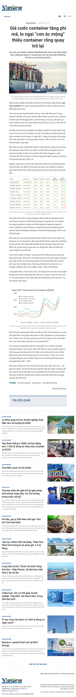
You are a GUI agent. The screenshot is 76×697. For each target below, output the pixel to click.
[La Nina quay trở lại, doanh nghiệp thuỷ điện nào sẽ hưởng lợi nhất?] (60, 425)
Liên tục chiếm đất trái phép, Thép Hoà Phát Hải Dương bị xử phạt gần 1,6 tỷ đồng (22, 545)
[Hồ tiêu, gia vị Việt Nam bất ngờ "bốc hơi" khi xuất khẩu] (60, 524)
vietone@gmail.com (12, 691)
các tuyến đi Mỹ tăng (49, 383)
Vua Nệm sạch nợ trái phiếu (16, 467)
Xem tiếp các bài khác (38, 664)
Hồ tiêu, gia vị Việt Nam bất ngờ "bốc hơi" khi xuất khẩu (21, 521)
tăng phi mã (36, 383)
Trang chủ (7, 16)
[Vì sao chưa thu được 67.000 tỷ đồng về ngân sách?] (60, 624)
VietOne (12, 8)
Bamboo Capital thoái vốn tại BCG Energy (20, 644)
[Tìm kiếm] (65, 16)
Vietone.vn (52, 692)
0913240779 (23, 689)
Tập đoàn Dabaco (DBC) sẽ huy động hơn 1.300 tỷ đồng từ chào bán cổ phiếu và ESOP (23, 446)
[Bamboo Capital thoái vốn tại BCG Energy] (60, 647)
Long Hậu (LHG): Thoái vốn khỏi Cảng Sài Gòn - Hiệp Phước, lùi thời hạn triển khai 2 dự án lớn (22, 569)
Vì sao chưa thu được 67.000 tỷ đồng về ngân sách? (23, 621)
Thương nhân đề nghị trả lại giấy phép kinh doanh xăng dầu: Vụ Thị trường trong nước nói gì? (22, 493)
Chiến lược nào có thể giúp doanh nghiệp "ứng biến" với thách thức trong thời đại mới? (22, 596)
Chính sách (6, 487)
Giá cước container (24, 383)
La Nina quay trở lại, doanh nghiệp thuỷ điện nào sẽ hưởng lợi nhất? (22, 421)
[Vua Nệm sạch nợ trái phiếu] (60, 473)
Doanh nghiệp (31, 23)
